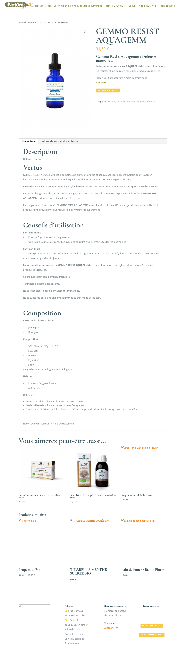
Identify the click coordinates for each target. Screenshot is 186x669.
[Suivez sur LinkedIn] (157, 615)
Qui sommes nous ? (152, 634)
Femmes (32, 22)
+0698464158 (111, 628)
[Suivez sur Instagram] (152, 615)
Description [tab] (28, 141)
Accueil (22, 22)
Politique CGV (98, 655)
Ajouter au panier (108, 90)
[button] (85, 31)
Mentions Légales (119, 655)
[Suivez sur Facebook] (146, 615)
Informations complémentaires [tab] (60, 141)
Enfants (111, 101)
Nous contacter (151, 626)
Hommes (151, 101)
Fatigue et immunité (126, 101)
